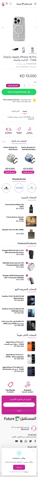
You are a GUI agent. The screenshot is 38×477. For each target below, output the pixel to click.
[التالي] (35, 27)
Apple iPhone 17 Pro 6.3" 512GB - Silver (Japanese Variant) (15, 356)
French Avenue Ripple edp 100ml (14, 205)
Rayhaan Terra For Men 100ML (13, 229)
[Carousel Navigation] (4, 141)
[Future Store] (24, 5)
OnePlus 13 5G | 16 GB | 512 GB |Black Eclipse (13, 297)
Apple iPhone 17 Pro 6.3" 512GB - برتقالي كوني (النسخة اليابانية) (14, 343)
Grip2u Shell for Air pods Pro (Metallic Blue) (10, 148)
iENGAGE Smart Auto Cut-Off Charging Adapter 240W (13, 264)
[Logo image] (28, 188)
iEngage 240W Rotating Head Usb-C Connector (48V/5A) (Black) (13, 277)
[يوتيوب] (16, 441)
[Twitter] (30, 441)
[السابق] (3, 27)
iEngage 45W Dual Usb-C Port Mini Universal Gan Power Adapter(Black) (13, 251)
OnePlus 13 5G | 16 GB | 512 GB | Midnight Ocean (13, 310)
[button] (31, 64)
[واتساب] (26, 441)
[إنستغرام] (21, 441)
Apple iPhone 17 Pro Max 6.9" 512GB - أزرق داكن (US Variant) (13, 368)
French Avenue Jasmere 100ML (15, 218)
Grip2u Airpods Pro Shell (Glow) (28, 148)
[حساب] (6, 3)
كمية (35, 82)
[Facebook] (35, 441)
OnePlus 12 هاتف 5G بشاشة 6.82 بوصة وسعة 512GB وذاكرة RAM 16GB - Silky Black (13, 322)
